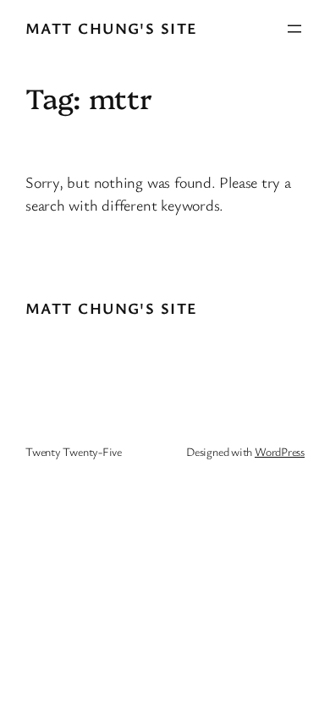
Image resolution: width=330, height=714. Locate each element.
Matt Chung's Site (111, 28)
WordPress (280, 451)
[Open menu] (294, 29)
